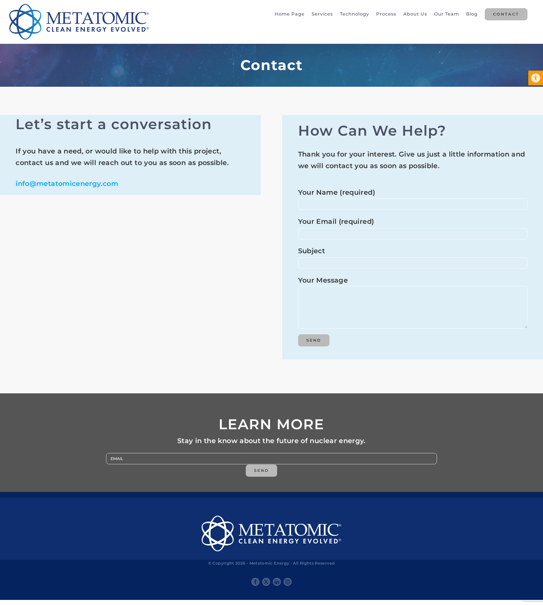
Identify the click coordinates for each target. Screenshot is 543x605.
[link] (535, 78)
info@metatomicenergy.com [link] (67, 183)
